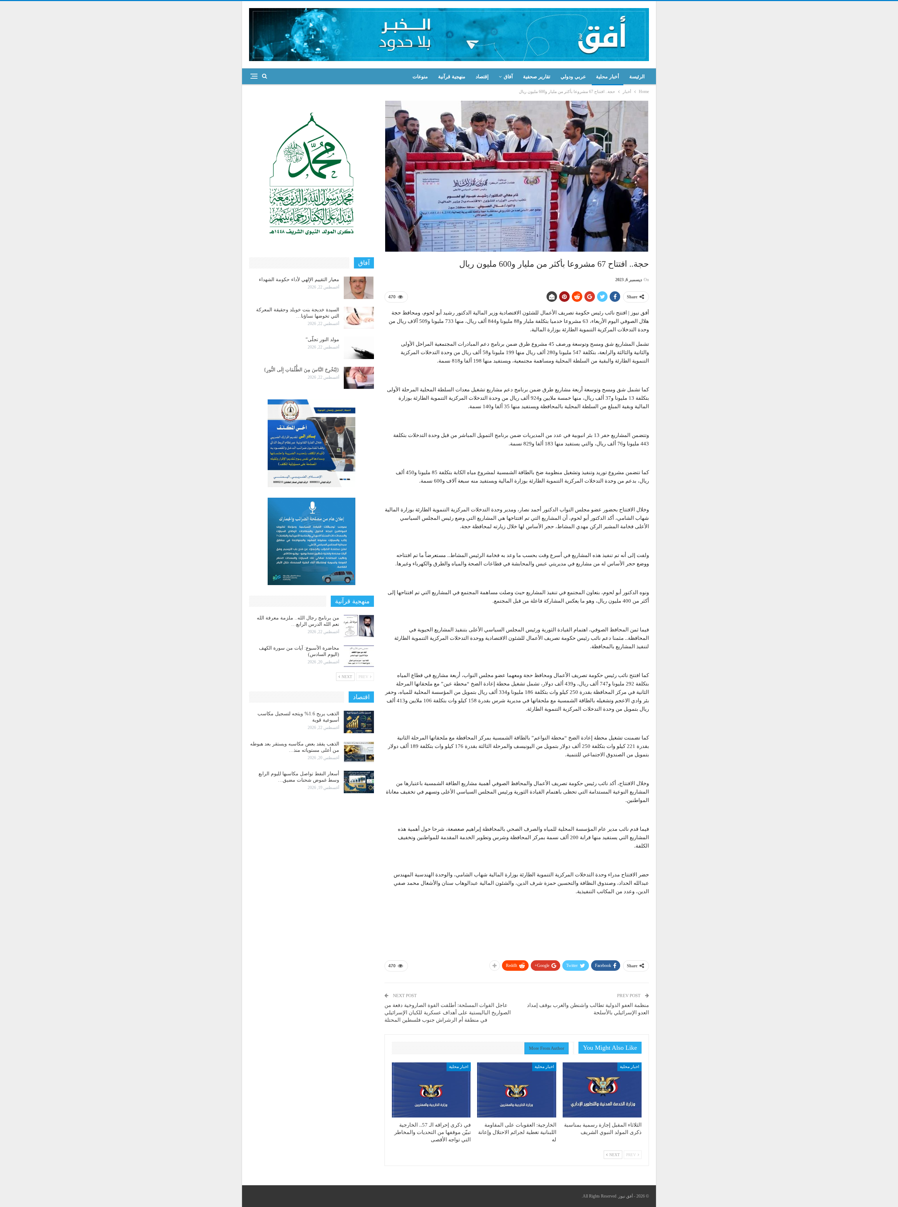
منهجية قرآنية (451, 76)
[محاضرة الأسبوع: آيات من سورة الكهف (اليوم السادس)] (359, 656)
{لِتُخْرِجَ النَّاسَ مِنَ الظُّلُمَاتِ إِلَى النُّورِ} (301, 369)
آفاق (508, 76)
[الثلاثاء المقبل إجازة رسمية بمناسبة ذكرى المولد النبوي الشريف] (602, 1090)
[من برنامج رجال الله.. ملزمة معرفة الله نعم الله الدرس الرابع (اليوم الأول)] (359, 626)
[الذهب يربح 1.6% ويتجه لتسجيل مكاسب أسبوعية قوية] (359, 722)
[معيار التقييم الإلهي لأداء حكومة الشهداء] (359, 288)
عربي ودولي (573, 76)
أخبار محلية (607, 76)
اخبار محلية (629, 1066)
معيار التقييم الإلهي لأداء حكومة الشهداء (299, 279)
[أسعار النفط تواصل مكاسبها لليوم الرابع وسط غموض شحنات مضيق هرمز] (359, 782)
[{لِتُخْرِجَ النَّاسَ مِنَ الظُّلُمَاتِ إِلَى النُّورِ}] (359, 378)
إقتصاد (482, 76)
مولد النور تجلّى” (322, 339)
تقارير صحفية (536, 76)
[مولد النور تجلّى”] (359, 348)
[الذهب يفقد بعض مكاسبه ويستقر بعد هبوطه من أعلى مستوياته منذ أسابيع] (359, 752)
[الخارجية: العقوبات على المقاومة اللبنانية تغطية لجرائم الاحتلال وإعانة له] (516, 1090)
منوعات (420, 76)
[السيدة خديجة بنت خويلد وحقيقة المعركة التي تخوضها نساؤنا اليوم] (359, 318)
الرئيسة (637, 76)
